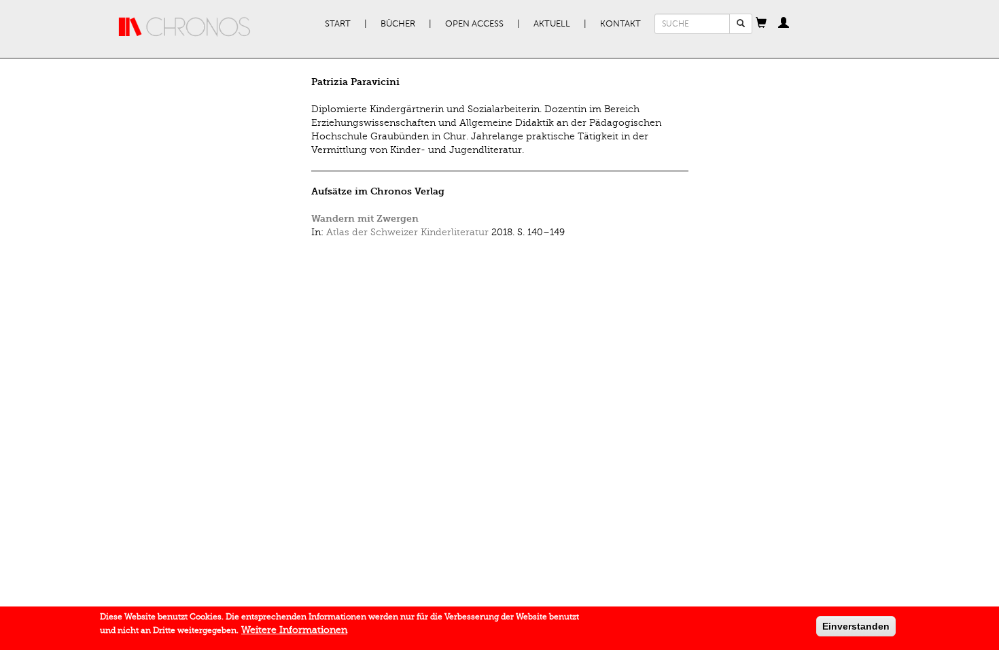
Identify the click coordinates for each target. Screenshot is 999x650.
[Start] (185, 27)
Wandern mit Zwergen (365, 218)
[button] (761, 24)
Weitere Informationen (294, 630)
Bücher (398, 24)
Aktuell (551, 24)
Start (338, 24)
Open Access (474, 24)
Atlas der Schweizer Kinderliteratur (407, 232)
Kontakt (620, 24)
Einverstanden (856, 626)
